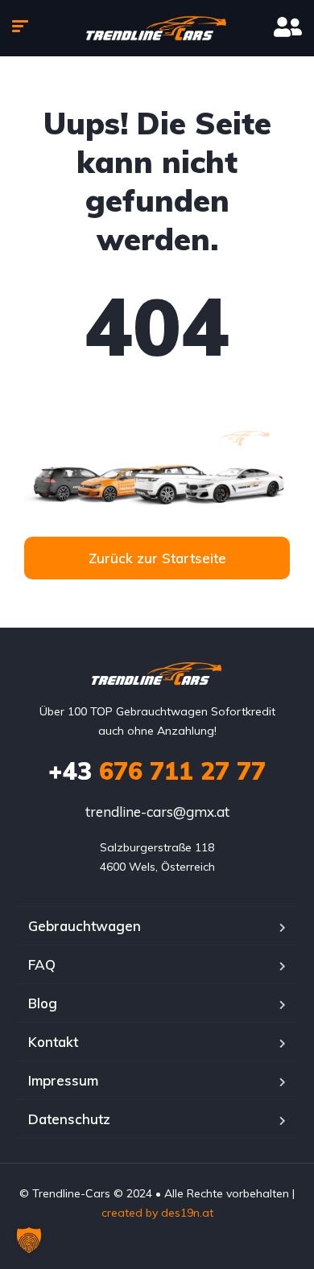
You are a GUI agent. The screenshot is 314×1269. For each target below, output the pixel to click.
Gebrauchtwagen (84, 925)
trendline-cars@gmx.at (157, 811)
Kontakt (53, 1041)
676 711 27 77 (157, 771)
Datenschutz (69, 1118)
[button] (29, 1240)
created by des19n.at (157, 1212)
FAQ (42, 964)
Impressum (63, 1080)
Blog (42, 1003)
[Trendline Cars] (157, 28)
